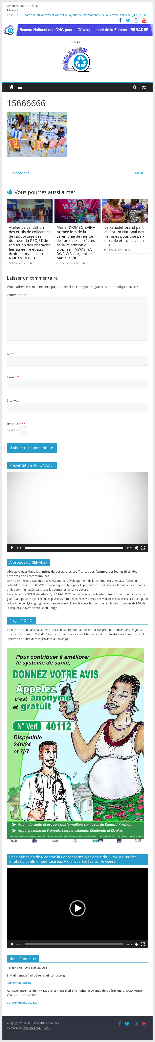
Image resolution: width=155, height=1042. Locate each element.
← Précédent (18, 173)
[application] (77, 512)
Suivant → (139, 173)
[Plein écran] (143, 548)
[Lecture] (12, 548)
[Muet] (136, 548)
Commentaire (18, 295)
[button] (77, 512)
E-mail (13, 377)
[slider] (74, 548)
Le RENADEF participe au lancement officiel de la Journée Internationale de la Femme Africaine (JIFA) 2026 (76, 15)
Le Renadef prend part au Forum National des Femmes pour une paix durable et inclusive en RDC (124, 236)
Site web (13, 400)
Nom (12, 354)
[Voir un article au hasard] (143, 87)
